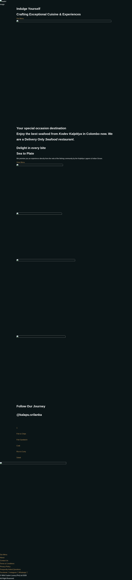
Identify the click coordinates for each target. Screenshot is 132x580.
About (119, 50)
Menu (124, 50)
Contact (129, 50)
